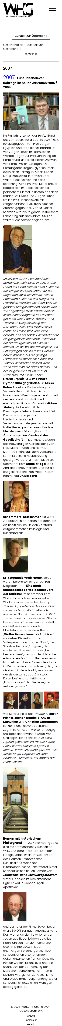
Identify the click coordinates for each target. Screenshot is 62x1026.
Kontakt (31, 1024)
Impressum (31, 1020)
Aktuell (31, 1015)
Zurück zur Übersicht (31, 36)
